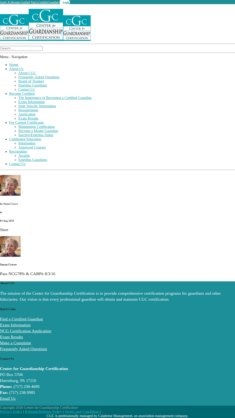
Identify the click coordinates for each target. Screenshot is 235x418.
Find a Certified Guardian (45, 2)
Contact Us (26, 89)
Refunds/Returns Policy (43, 412)
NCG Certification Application (25, 331)
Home (13, 65)
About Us (16, 69)
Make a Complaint (15, 343)
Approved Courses (32, 147)
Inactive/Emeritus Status (35, 135)
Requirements (28, 110)
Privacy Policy (11, 412)
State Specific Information (37, 106)
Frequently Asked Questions (38, 77)
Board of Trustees (31, 81)
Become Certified (22, 94)
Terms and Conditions (82, 412)
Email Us (8, 398)
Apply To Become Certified (15, 2)
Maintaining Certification (36, 127)
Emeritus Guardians (32, 85)
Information (26, 143)
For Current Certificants (26, 122)
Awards (24, 156)
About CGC (27, 73)
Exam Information (31, 102)
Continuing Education (25, 139)
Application (26, 114)
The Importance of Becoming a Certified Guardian (55, 98)
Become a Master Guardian (38, 131)
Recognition (18, 151)
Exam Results (28, 118)
